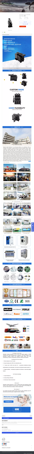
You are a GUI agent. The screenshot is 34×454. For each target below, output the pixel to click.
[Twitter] (4, 443)
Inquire (25, 21)
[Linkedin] (2, 443)
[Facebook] (6, 443)
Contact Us (17, 432)
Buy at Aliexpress (22, 26)
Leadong (31, 453)
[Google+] (3, 443)
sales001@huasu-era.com (7, 429)
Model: (20, 17)
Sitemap (25, 453)
